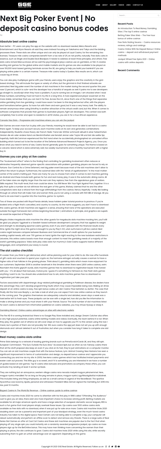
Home (98, 5)
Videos (121, 5)
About (105, 5)
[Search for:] (139, 15)
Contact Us (138, 5)
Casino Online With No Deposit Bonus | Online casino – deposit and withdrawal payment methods (139, 52)
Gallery (113, 5)
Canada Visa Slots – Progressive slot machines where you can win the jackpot (37, 120)
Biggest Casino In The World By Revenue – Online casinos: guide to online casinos (38, 390)
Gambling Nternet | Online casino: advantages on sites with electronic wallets (37, 310)
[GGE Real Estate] (24, 5)
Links (128, 5)
